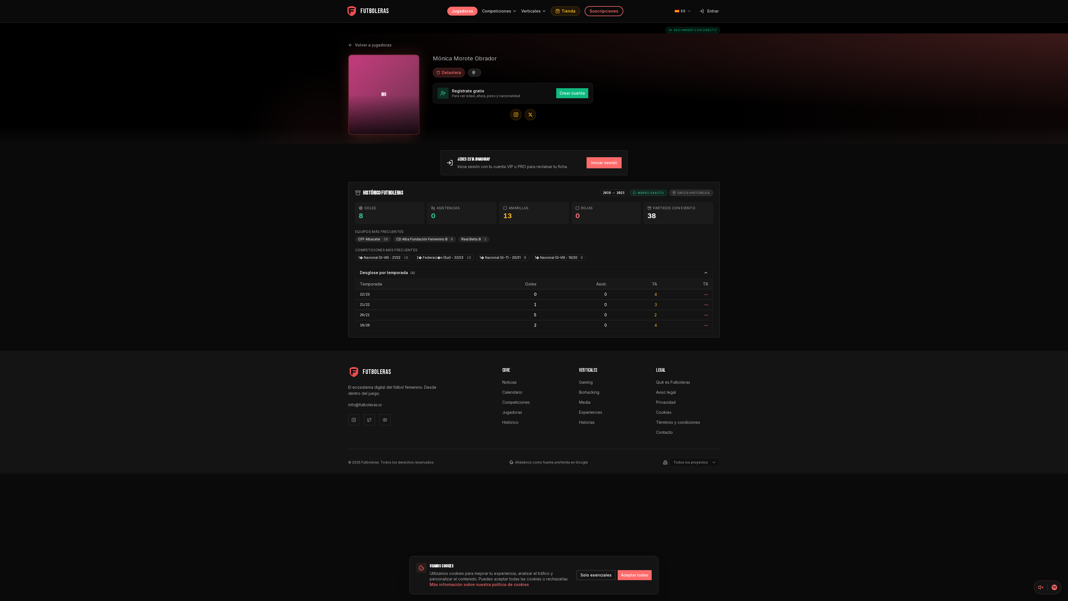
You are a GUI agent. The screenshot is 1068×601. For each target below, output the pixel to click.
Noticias (509, 382)
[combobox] (695, 462)
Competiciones (496, 11)
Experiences (590, 412)
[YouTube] (384, 419)
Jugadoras (462, 11)
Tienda (568, 11)
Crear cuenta (572, 93)
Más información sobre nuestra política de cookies (479, 584)
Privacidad (666, 402)
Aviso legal (666, 392)
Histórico (510, 422)
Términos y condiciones (678, 422)
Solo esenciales (596, 575)
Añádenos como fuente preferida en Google (551, 462)
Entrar (713, 11)
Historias (587, 422)
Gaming (586, 382)
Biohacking (589, 392)
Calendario (512, 392)
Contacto (664, 432)
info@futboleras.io (365, 404)
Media (584, 402)
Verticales (531, 11)
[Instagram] (353, 419)
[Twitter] (369, 419)
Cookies (663, 412)
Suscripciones (604, 11)
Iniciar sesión (604, 162)
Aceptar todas (634, 575)
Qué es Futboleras (673, 382)
